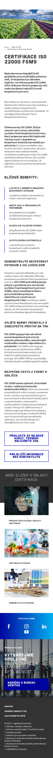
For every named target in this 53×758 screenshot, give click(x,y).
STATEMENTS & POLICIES (16, 749)
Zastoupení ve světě (14, 716)
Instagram (26, 626)
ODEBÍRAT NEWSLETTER (15, 711)
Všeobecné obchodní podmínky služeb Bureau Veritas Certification (25, 739)
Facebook (9, 626)
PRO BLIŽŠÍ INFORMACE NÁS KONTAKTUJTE (27, 455)
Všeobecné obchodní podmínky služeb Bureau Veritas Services (25, 744)
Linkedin (44, 626)
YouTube (26, 632)
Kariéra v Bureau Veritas (21, 684)
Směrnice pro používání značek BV (21, 735)
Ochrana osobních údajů (16, 729)
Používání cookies (36, 729)
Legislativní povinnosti (22, 723)
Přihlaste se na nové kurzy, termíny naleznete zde (26, 439)
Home (6, 47)
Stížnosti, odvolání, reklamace (19, 726)
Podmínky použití (13, 732)
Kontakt (8, 706)
